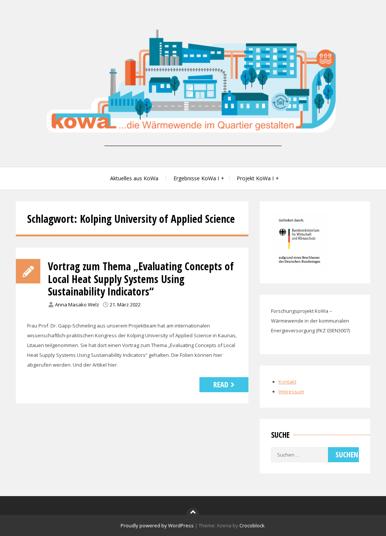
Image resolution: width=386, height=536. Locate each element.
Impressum (291, 391)
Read (220, 384)
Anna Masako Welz (77, 304)
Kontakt (287, 381)
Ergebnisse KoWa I (196, 178)
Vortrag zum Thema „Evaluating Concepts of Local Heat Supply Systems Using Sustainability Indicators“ (141, 278)
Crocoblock (252, 525)
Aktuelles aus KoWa (134, 178)
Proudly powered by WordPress (157, 525)
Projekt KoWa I (255, 178)
